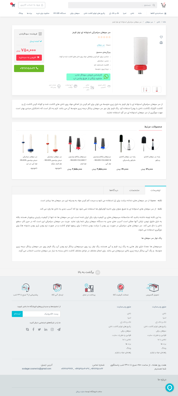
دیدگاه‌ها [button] (113, 190)
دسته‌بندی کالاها (157, 13)
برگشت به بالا (86, 272)
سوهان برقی (75, 13)
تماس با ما (162, 339)
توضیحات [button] (155, 190)
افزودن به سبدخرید (28, 57)
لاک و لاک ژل (114, 13)
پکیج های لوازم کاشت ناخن (94, 13)
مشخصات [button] (134, 190)
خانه (140, 13)
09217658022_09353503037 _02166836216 (82, 368)
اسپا (124, 13)
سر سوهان (101, 45)
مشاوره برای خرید (42, 13)
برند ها (29, 13)
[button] (15, 5)
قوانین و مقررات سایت (156, 335)
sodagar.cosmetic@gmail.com (36, 368)
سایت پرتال (80, 391)
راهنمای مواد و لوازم (158, 352)
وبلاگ (20, 13)
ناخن (132, 13)
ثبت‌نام (17, 313)
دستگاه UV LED (59, 13)
